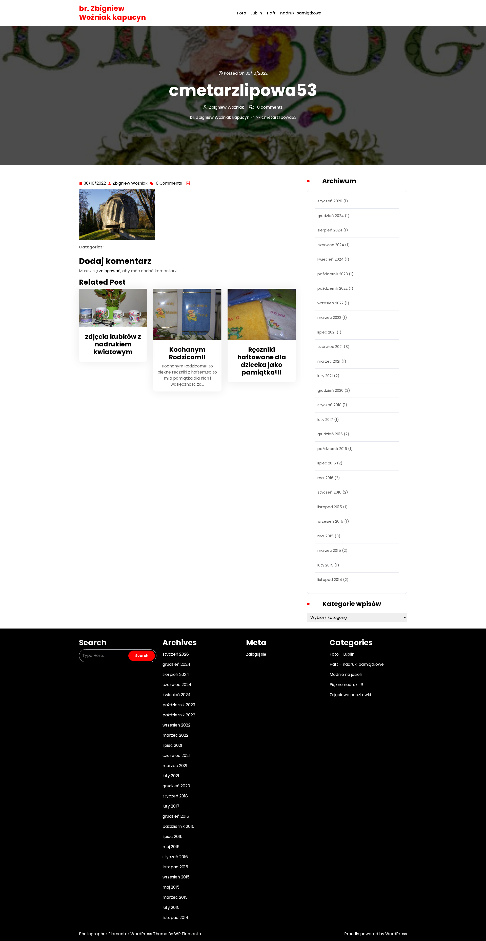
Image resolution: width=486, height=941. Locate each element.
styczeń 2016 (329, 492)
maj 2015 (325, 536)
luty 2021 (325, 375)
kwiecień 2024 (330, 259)
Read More (111, 307)
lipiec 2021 (326, 332)
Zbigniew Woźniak (130, 183)
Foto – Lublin (249, 13)
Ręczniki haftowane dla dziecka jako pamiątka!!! (261, 361)
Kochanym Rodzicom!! (187, 353)
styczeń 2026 (329, 201)
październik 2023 (332, 274)
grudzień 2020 (330, 390)
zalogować (109, 271)
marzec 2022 (329, 317)
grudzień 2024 (330, 215)
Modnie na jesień (346, 674)
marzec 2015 (329, 550)
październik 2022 (332, 288)
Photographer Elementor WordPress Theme (123, 934)
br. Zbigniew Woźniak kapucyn (112, 13)
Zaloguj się (256, 654)
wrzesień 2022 (330, 303)
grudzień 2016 (330, 434)
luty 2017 (325, 419)
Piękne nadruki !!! (346, 685)
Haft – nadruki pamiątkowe (294, 13)
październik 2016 (332, 448)
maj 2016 (325, 477)
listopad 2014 (329, 579)
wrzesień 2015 (330, 521)
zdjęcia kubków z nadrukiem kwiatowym (113, 344)
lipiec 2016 (326, 463)
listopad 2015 (329, 506)
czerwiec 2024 (330, 244)
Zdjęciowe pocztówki (350, 695)
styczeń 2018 (329, 404)
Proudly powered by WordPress (375, 934)
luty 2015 (325, 565)
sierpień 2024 (329, 230)
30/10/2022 (95, 183)
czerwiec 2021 (330, 346)
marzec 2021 (328, 361)
